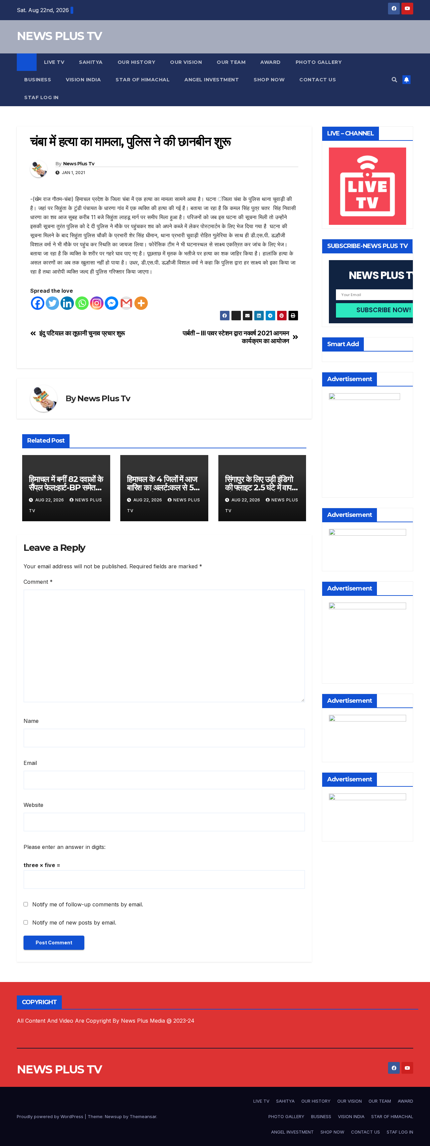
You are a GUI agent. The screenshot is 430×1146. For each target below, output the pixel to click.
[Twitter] (52, 303)
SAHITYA (91, 62)
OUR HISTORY (137, 62)
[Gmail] (126, 303)
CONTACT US (317, 80)
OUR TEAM (231, 62)
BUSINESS (37, 80)
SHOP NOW (269, 80)
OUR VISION (186, 62)
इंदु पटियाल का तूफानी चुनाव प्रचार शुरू (82, 333)
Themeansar (143, 1116)
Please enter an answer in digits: (64, 847)
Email (30, 763)
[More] (141, 303)
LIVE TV (54, 62)
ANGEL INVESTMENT (211, 80)
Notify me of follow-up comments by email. (87, 904)
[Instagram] (96, 303)
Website (33, 805)
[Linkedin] (67, 303)
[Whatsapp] (82, 303)
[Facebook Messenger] (111, 303)
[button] (394, 79)
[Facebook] (37, 303)
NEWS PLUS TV (59, 36)
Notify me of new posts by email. (74, 922)
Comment (38, 581)
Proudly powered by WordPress (51, 1116)
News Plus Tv (78, 164)
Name (31, 721)
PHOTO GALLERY (319, 62)
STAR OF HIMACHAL (143, 80)
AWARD (270, 62)
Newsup (113, 1116)
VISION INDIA (83, 80)
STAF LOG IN (41, 97)
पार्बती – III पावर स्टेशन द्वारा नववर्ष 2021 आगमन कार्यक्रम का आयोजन (236, 337)
